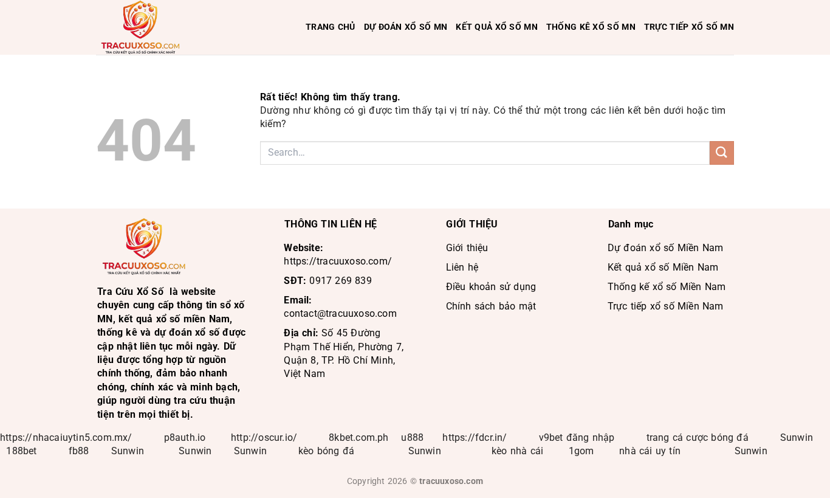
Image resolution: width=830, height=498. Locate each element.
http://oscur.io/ (264, 437)
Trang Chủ (330, 27)
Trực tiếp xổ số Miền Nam (666, 306)
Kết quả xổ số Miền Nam (663, 267)
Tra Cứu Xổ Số (130, 291)
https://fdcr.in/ (474, 437)
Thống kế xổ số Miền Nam (667, 286)
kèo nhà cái (517, 451)
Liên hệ (462, 267)
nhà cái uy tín (650, 451)
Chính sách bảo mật (491, 306)
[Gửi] (722, 153)
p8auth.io (185, 437)
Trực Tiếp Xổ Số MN (689, 27)
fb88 (79, 451)
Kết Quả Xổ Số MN (497, 27)
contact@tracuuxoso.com (340, 313)
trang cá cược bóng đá (698, 437)
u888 (412, 437)
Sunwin (796, 437)
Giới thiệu (467, 248)
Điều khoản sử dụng (491, 286)
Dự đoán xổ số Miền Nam (665, 248)
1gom (581, 451)
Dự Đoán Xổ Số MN (406, 27)
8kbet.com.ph (358, 437)
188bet (21, 451)
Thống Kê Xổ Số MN (591, 27)
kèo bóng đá (327, 451)
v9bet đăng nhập (577, 437)
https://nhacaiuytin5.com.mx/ (66, 437)
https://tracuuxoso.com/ (338, 261)
